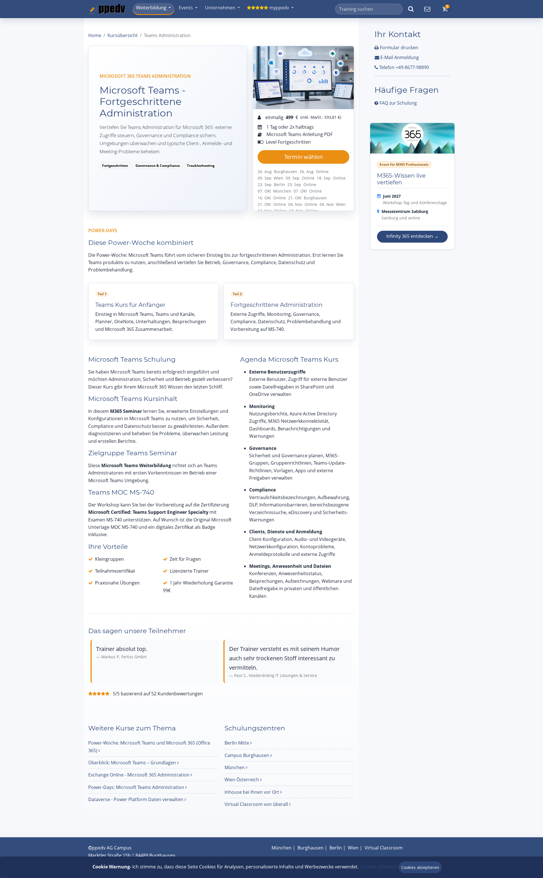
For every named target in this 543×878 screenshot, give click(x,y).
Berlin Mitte (237, 743)
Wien (353, 848)
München (235, 767)
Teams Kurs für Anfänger (130, 304)
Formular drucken (398, 47)
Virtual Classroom (384, 848)
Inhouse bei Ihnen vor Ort (252, 792)
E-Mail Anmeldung (399, 57)
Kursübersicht (122, 35)
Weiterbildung (151, 8)
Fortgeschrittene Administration (276, 304)
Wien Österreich (242, 779)
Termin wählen (303, 157)
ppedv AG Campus (112, 848)
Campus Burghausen (247, 755)
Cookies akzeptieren (420, 867)
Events (186, 8)
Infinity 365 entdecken (412, 236)
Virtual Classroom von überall (257, 804)
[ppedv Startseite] (107, 9)
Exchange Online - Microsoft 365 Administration (139, 775)
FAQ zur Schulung (397, 103)
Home (94, 35)
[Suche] (411, 9)
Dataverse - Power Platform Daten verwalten (136, 799)
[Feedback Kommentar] (427, 9)
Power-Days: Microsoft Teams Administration (136, 787)
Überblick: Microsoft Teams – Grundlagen (132, 763)
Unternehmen (220, 8)
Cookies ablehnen (379, 867)
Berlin (335, 848)
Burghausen (311, 848)
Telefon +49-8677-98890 (403, 67)
